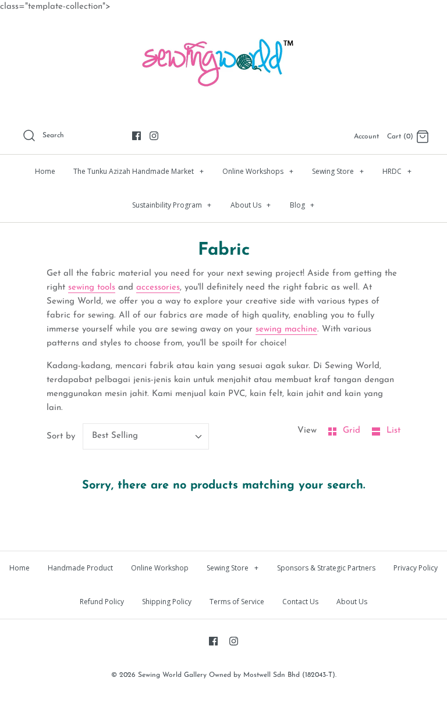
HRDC (396, 171)
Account (366, 136)
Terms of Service (237, 602)
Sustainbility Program (172, 205)
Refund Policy (102, 602)
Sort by (61, 436)
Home (45, 171)
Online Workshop (160, 568)
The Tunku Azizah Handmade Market (138, 171)
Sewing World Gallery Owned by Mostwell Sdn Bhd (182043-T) (236, 675)
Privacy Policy (415, 568)
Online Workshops (257, 171)
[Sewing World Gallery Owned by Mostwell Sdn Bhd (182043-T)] (223, 32)
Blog (302, 205)
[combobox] (146, 436)
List (393, 430)
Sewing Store (338, 171)
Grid (353, 430)
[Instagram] (154, 135)
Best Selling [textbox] (115, 435)
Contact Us (300, 602)
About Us (250, 205)
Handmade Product (80, 568)
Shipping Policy (166, 602)
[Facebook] (136, 135)
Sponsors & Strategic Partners (326, 568)
